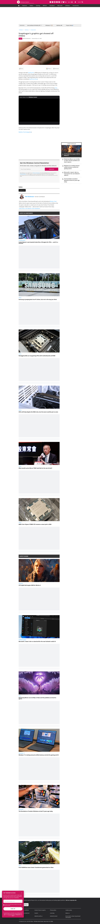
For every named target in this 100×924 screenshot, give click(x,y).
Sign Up (13, 909)
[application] (39, 110)
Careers (36, 913)
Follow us (49, 68)
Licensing (52, 913)
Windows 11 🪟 (49, 25)
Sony (56, 88)
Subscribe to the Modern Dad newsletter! (29, 208)
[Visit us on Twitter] (52, 2)
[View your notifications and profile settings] (75, 2)
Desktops (27, 29)
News (20, 38)
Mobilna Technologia (24, 132)
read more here (33, 79)
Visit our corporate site (71, 900)
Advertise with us (38, 916)
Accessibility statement (24, 913)
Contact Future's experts (40, 910)
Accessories (76, 5)
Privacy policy (53, 910)
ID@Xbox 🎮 (59, 25)
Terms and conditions (24, 910)
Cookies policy (69, 910)
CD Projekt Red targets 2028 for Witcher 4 (72, 154)
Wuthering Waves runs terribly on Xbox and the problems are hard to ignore (72, 160)
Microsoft (59, 5)
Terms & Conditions (11, 914)
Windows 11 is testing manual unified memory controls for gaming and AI (71, 167)
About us (68, 913)
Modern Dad (53, 201)
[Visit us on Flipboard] (59, 2)
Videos (31, 5)
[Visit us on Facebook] (50, 2)
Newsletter (57, 68)
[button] (80, 2)
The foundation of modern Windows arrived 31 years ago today (72, 180)
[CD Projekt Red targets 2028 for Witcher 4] (71, 151)
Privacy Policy (17, 913)
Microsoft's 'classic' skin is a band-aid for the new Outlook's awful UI (72, 174)
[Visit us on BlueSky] (63, 2)
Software (67, 5)
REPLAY (45, 5)
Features (24, 5)
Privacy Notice (23, 174)
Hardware (52, 5)
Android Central (53, 916)
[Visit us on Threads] (61, 2)
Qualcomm (31, 72)
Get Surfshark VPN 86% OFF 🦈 (34, 25)
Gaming (38, 5)
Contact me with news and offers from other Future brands (13, 905)
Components (33, 29)
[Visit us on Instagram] (57, 2)
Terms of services (36, 173)
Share (22, 68)
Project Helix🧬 (69, 25)
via (30, 132)
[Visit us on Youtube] (55, 2)
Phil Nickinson (27, 38)
